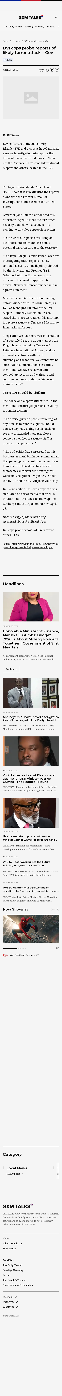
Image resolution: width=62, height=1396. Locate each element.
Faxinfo (51, 26)
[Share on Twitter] (52, 70)
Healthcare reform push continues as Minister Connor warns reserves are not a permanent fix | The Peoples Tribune (29, 838)
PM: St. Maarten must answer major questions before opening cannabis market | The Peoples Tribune (30, 889)
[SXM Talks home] (31, 17)
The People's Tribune (14, 1280)
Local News (9, 1260)
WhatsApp (8, 1306)
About (6, 1238)
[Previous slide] (53, 909)
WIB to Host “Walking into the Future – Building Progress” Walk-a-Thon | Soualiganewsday (27, 863)
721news (16, 41)
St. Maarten (9, 1248)
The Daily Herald (13, 26)
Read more (13, 669)
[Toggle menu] (4, 17)
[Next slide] (57, 909)
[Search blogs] (56, 17)
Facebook (8, 1297)
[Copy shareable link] (42, 70)
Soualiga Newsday (34, 26)
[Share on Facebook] (47, 70)
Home (5, 41)
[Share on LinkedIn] (57, 70)
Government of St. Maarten (18, 1285)
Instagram (8, 1301)
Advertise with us (12, 1243)
